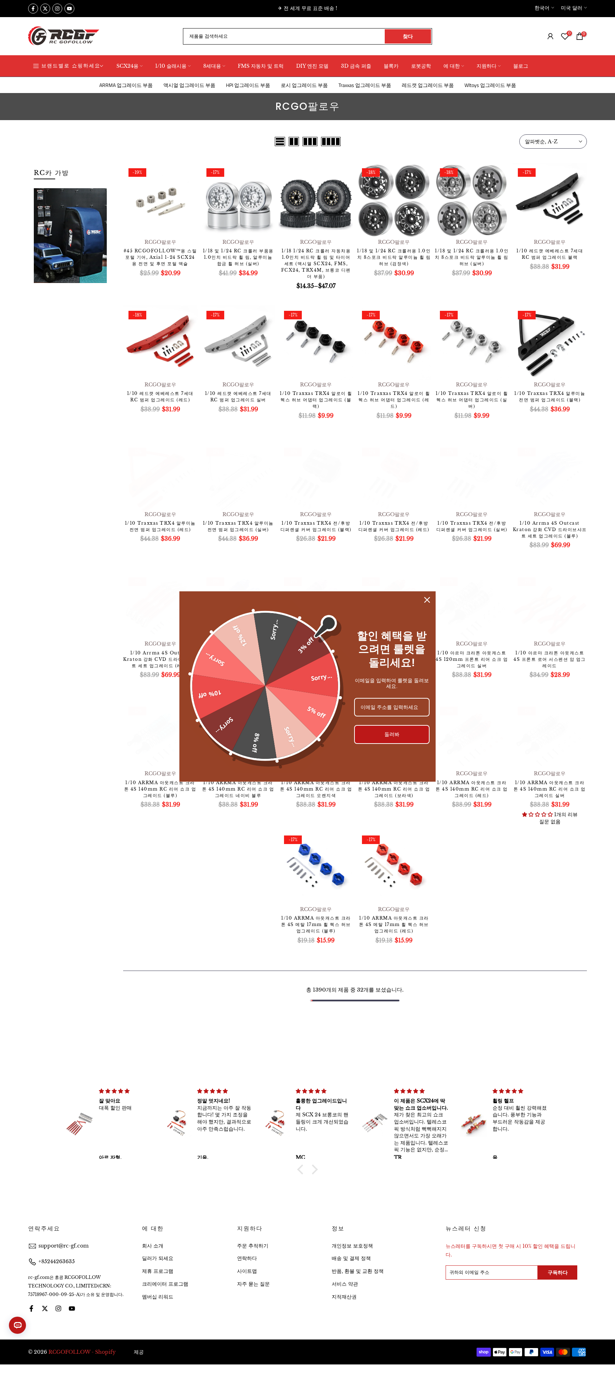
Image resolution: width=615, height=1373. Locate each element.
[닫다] (427, 599)
